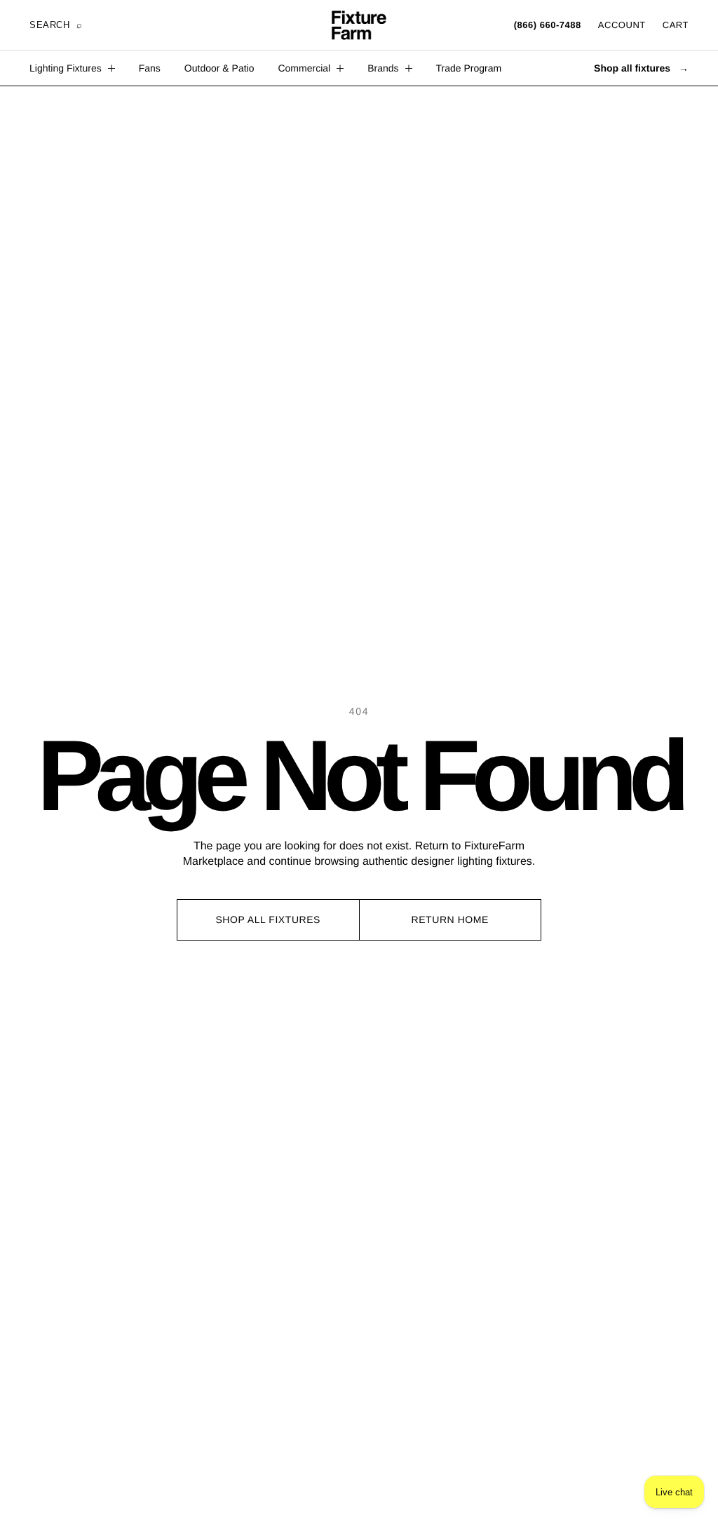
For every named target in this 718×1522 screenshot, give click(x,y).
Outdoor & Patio (219, 68)
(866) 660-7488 (547, 24)
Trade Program (469, 68)
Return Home (450, 919)
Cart (676, 24)
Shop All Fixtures (267, 919)
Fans (150, 68)
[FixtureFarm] (359, 25)
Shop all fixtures (641, 68)
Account (622, 24)
